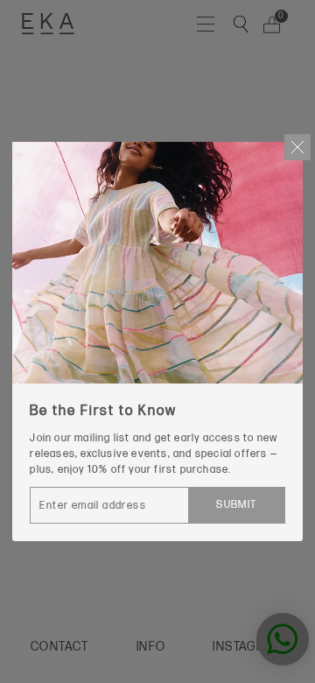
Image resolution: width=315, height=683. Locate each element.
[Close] (297, 147)
